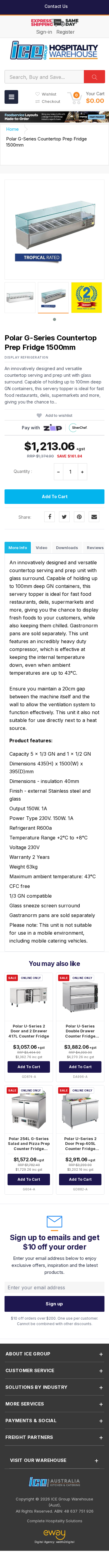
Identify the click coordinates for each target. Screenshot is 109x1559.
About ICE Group (27, 1354)
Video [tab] (41, 547)
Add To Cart (55, 496)
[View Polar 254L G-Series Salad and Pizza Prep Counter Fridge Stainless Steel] (29, 1109)
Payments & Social (31, 1420)
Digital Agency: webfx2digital (54, 1542)
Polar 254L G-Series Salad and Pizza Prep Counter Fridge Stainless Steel (29, 1146)
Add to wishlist (58, 415)
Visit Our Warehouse (38, 1460)
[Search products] (94, 76)
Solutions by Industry (36, 1387)
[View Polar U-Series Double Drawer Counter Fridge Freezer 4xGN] (80, 997)
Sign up (54, 1304)
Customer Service (29, 1370)
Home (12, 129)
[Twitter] (64, 516)
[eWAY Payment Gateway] (54, 1535)
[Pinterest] (79, 516)
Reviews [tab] (95, 547)
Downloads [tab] (67, 547)
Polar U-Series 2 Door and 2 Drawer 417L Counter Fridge (28, 1031)
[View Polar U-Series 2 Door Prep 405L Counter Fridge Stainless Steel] (80, 1109)
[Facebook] (49, 516)
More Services (24, 1404)
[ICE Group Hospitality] (54, 50)
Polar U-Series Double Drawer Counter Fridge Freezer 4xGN (80, 1034)
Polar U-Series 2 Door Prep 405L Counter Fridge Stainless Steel (80, 1146)
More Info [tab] (17, 547)
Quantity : (23, 471)
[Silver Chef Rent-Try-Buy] (78, 427)
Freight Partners (29, 1437)
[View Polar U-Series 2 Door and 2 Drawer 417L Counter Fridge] (29, 997)
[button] (85, 97)
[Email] (94, 516)
